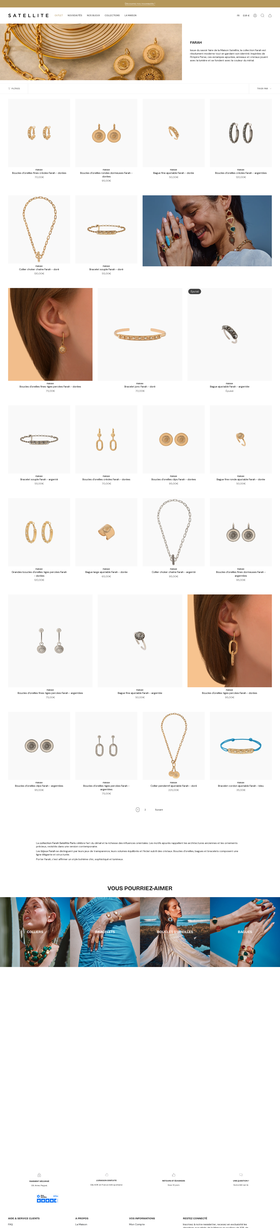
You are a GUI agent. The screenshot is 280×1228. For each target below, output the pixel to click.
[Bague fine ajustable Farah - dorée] (174, 133)
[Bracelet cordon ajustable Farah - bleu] (241, 746)
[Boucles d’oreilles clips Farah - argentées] (39, 746)
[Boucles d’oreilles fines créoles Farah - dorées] (39, 133)
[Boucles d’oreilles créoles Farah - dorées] (106, 439)
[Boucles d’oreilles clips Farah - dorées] (174, 439)
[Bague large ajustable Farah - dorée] (106, 532)
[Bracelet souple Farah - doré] (106, 229)
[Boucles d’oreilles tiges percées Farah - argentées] (106, 746)
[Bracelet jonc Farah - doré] (140, 334)
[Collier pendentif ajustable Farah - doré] (174, 746)
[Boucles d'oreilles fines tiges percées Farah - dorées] (50, 334)
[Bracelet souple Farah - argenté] (39, 439)
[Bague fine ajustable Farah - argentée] (140, 640)
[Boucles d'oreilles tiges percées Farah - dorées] (229, 640)
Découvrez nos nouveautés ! (140, 3)
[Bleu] (235, 794)
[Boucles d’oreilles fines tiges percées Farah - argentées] (50, 640)
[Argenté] (104, 185)
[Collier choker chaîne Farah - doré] (39, 229)
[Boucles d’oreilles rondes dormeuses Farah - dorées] (106, 133)
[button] (75, 15)
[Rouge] (243, 794)
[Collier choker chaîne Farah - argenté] (174, 532)
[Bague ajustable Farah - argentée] (229, 334)
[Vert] (246, 794)
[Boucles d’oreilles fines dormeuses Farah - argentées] (241, 532)
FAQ (10, 1224)
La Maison (81, 1224)
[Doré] (108, 185)
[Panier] (270, 15)
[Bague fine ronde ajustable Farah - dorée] (241, 439)
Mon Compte (137, 1224)
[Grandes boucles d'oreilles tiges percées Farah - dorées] (39, 532)
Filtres (16, 88)
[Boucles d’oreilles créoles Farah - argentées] (241, 133)
